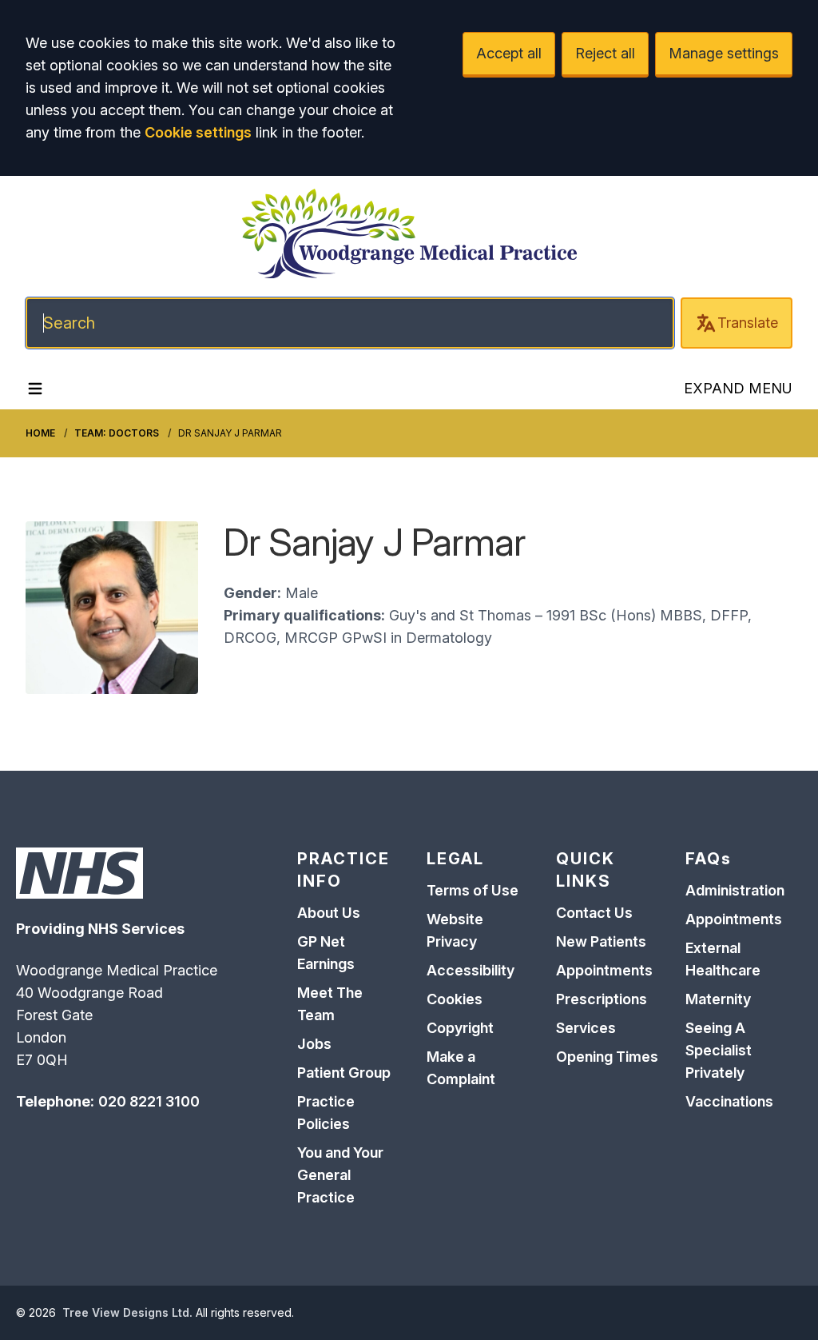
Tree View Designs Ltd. (127, 1312)
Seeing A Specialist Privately (718, 1050)
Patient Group (344, 1072)
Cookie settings (198, 132)
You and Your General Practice (340, 1175)
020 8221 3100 (149, 1101)
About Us (328, 912)
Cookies (454, 999)
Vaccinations (729, 1101)
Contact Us (594, 912)
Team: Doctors (116, 433)
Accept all (509, 53)
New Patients (601, 941)
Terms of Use (472, 890)
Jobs (314, 1043)
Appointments (604, 970)
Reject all (605, 53)
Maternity (718, 999)
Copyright (460, 1027)
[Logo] (409, 233)
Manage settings (724, 53)
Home (40, 433)
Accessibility (470, 970)
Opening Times (607, 1056)
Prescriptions (601, 999)
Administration (734, 890)
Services (586, 1027)
